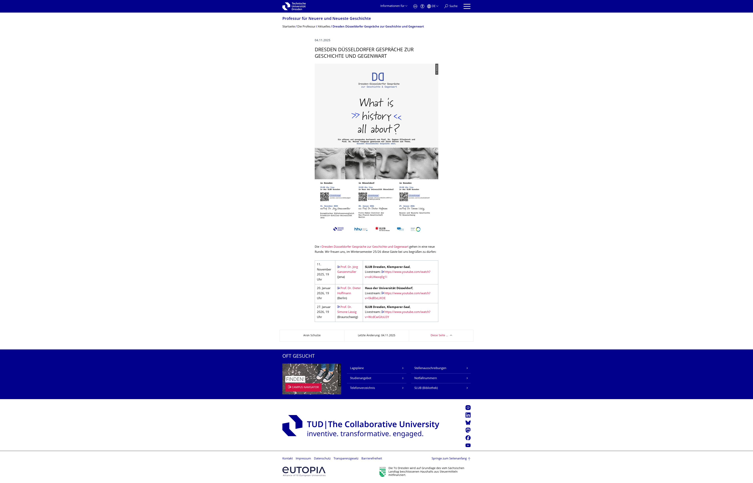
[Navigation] (467, 6)
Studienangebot (360, 378)
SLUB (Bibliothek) (426, 388)
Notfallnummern (425, 378)
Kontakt (287, 458)
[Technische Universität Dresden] (294, 6)
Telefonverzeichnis (362, 388)
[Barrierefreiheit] (422, 6)
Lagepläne (357, 368)
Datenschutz (322, 458)
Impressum (303, 458)
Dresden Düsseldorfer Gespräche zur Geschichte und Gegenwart (365, 247)
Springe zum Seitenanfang (449, 458)
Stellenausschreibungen (430, 368)
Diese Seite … (439, 335)
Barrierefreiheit (371, 458)
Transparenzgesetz (346, 458)
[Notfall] (415, 6)
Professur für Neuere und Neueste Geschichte (326, 19)
